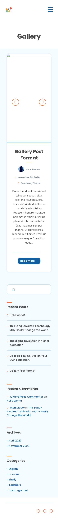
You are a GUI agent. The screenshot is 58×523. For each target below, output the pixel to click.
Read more (27, 261)
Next (42, 102)
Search (12, 289)
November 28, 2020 (29, 177)
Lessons (14, 474)
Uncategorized (18, 490)
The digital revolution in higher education (29, 343)
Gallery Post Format (29, 154)
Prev (15, 102)
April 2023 (15, 440)
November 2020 (19, 446)
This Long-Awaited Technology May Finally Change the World (30, 328)
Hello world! (17, 315)
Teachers (26, 183)
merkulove (17, 408)
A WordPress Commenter (26, 397)
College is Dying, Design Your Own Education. (28, 358)
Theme (36, 183)
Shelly (12, 479)
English (13, 469)
